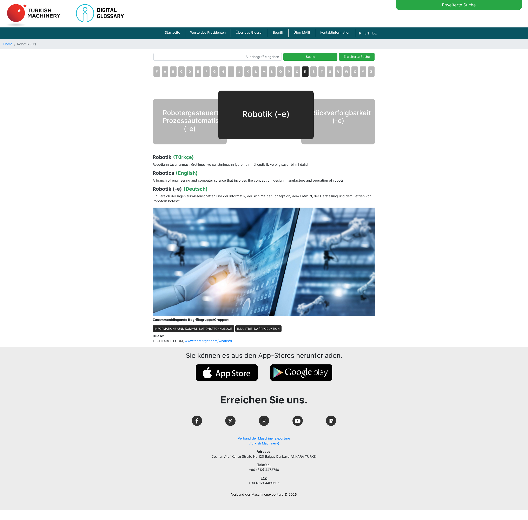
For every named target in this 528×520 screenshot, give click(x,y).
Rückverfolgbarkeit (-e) (341, 117)
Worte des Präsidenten (208, 32)
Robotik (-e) (167, 189)
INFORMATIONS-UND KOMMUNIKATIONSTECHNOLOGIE (193, 328)
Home (8, 44)
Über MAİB (301, 32)
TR (359, 33)
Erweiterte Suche (459, 4)
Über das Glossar (249, 32)
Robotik (162, 157)
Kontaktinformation (335, 32)
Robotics (163, 173)
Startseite (172, 32)
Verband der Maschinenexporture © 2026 (264, 494)
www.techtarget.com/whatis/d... (210, 341)
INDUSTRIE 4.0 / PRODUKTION (258, 328)
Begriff (278, 32)
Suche (310, 57)
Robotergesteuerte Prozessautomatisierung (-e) (201, 121)
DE (374, 33)
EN (366, 33)
